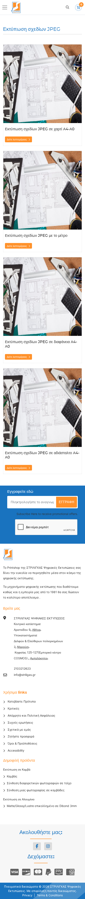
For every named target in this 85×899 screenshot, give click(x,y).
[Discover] (26, 872)
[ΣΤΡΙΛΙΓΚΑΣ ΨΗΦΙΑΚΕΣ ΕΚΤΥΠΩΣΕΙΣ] (16, 7)
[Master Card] (38, 872)
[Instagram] (48, 846)
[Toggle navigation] (6, 7)
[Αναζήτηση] (67, 7)
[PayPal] (48, 872)
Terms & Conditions (50, 895)
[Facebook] (37, 846)
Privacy (27, 895)
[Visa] (14, 872)
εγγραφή (66, 502)
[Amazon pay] (58, 872)
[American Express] (70, 872)
